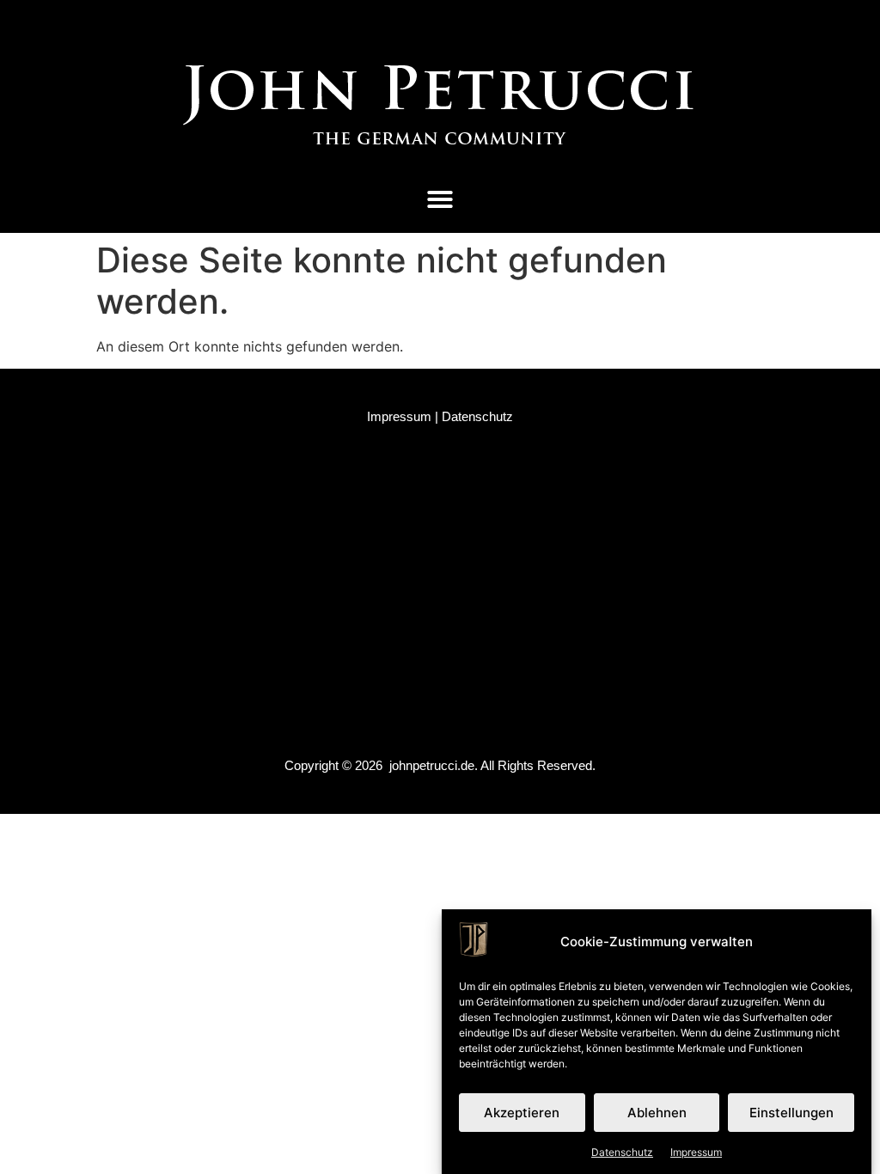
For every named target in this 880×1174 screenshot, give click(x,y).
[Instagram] (407, 22)
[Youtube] (505, 22)
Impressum (696, 1152)
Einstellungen (791, 1112)
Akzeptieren (521, 1112)
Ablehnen (657, 1112)
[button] (440, 199)
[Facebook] (358, 22)
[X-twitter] (456, 22)
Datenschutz (622, 1152)
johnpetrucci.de (431, 765)
